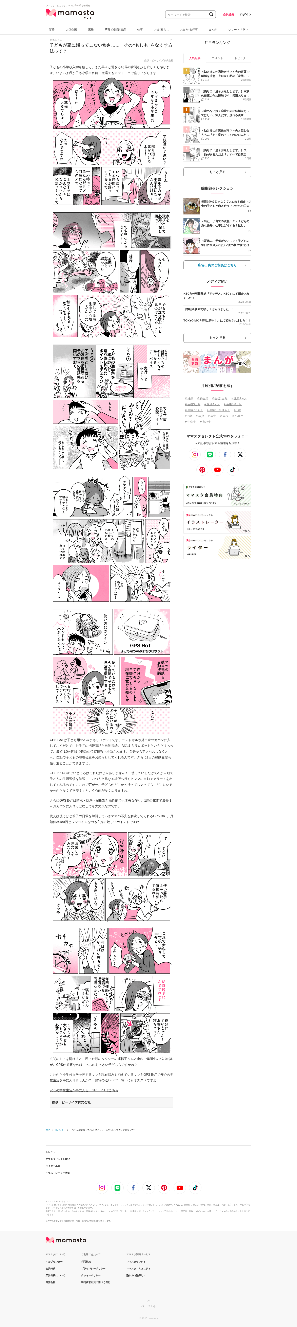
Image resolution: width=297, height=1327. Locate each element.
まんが (213, 29)
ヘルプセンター (54, 1261)
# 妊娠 (189, 398)
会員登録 (228, 14)
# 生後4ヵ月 (212, 404)
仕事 (140, 29)
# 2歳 (188, 416)
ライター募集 (53, 1166)
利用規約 (86, 1261)
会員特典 (50, 1268)
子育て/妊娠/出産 (115, 29)
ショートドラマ (238, 29)
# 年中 (212, 416)
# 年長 (224, 416)
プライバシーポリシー (93, 1268)
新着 (52, 29)
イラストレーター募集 (58, 1172)
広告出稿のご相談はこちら (217, 265)
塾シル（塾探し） (136, 1275)
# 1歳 (237, 410)
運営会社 (50, 1282)
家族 (91, 29)
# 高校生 (205, 421)
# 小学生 (237, 416)
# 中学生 (190, 421)
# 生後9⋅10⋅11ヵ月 (218, 410)
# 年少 (200, 416)
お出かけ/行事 (189, 29)
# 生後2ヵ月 (239, 398)
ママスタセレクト (136, 1261)
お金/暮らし (161, 29)
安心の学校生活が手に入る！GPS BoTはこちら (84, 1090)
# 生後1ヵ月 (219, 398)
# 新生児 (202, 398)
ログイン (245, 14)
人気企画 (71, 29)
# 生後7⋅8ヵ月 (194, 410)
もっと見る (217, 172)
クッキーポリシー (91, 1275)
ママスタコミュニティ (138, 1268)
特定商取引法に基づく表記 (95, 1282)
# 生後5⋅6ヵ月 (233, 404)
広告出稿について (55, 1275)
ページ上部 (148, 1306)
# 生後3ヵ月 (192, 404)
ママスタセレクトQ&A (58, 1159)
